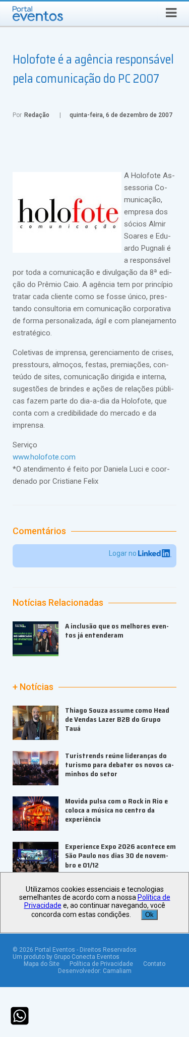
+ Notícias (33, 687)
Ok (149, 914)
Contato (154, 963)
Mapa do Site (41, 963)
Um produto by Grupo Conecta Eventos (66, 956)
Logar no (123, 553)
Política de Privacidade (101, 963)
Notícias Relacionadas (58, 603)
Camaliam (117, 970)
